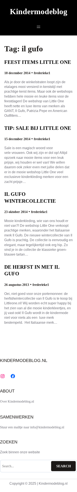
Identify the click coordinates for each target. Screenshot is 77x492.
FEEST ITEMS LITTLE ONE (37, 62)
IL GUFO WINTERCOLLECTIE (30, 197)
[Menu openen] (38, 26)
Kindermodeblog (38, 11)
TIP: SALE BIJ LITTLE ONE (37, 128)
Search (63, 466)
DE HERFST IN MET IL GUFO (31, 270)
